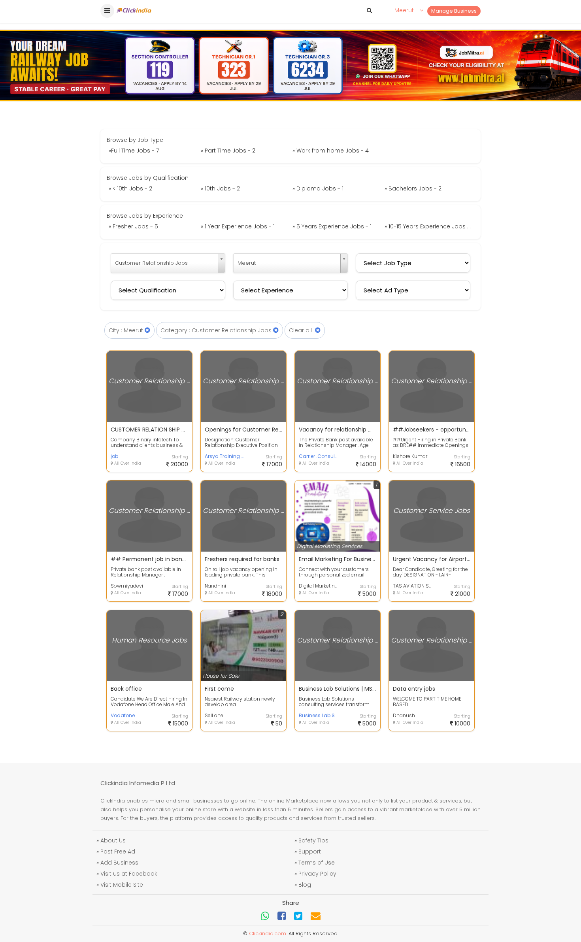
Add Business (119, 863)
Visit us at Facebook (128, 874)
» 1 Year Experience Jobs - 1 (238, 226)
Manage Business (454, 11)
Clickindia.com (267, 933)
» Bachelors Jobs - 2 (413, 188)
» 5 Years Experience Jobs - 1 (332, 226)
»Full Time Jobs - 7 (134, 150)
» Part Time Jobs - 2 (228, 150)
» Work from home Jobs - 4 (330, 150)
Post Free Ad (117, 851)
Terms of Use (316, 863)
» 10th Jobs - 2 (220, 188)
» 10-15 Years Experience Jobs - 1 (429, 226)
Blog (304, 885)
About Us (113, 840)
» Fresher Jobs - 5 (133, 226)
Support (309, 851)
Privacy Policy (317, 874)
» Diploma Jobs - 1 (317, 188)
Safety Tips (313, 840)
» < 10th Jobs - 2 (130, 188)
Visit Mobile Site (121, 885)
